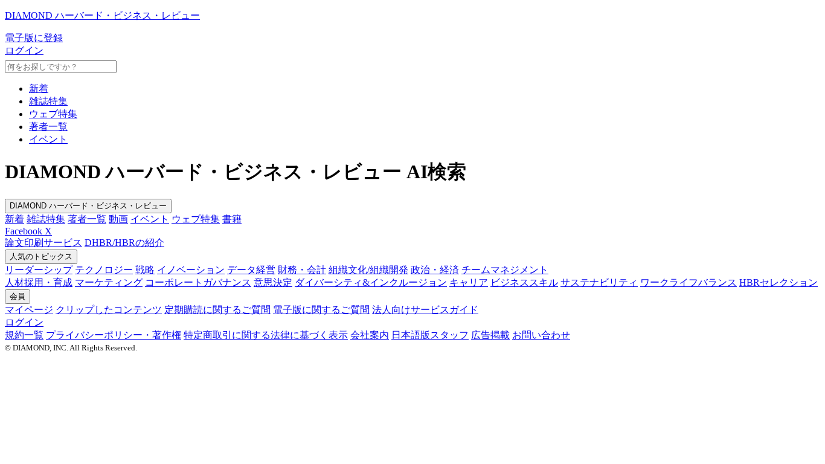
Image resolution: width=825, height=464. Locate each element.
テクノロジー (104, 270)
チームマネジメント (504, 270)
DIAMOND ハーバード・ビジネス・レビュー (88, 205)
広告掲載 (490, 335)
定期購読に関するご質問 (217, 309)
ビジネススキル (524, 282)
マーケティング (109, 282)
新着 (38, 88)
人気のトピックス (41, 256)
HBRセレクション (778, 282)
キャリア (468, 282)
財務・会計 (302, 270)
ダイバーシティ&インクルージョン (371, 282)
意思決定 (273, 282)
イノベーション (191, 270)
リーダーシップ (38, 270)
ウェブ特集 (53, 114)
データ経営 (251, 270)
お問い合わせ (541, 335)
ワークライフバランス (688, 282)
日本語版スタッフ (430, 335)
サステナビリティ (599, 282)
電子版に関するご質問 (321, 309)
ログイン (24, 50)
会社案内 (369, 335)
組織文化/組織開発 (368, 270)
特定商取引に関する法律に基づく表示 (266, 335)
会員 (17, 296)
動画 (118, 219)
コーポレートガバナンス (198, 282)
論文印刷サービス (43, 242)
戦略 (145, 270)
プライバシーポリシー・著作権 (113, 335)
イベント (48, 139)
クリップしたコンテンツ (109, 309)
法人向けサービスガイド (425, 309)
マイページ (29, 309)
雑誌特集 (48, 101)
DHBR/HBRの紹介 (124, 242)
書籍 (232, 219)
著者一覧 (48, 126)
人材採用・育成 (38, 282)
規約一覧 (24, 335)
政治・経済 (435, 270)
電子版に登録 (34, 38)
